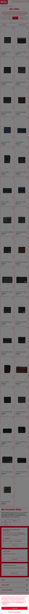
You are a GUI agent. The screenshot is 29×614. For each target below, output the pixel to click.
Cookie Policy (4, 603)
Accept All (14, 608)
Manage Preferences (6, 602)
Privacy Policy (19, 602)
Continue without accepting (14, 612)
